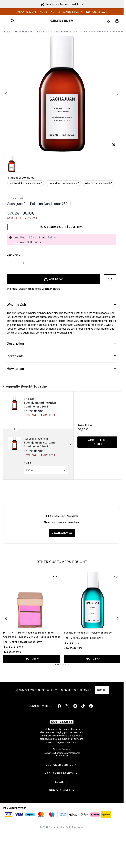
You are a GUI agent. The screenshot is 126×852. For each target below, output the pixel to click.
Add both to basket (97, 442)
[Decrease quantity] (12, 263)
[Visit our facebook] (59, 706)
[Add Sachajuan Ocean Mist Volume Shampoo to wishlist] (116, 577)
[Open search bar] (12, 21)
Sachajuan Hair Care (65, 31)
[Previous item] (6, 618)
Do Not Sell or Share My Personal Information (62, 754)
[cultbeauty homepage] (62, 21)
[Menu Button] (4, 21)
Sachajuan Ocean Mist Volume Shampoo (88, 632)
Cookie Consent (62, 749)
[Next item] (117, 618)
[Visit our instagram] (75, 706)
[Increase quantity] (34, 263)
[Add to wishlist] (110, 279)
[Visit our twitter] (67, 706)
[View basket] (117, 21)
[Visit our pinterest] (91, 706)
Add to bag (32, 658)
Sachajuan (43, 31)
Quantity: (14, 255)
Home (7, 31)
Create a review (62, 532)
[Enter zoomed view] (114, 145)
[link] (108, 21)
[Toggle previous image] (6, 93)
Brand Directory (23, 31)
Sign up (101, 690)
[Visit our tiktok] (83, 706)
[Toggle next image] (117, 93)
